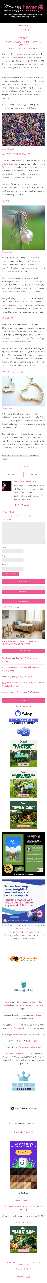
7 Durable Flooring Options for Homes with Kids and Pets (20, 642)
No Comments (32, 49)
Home (9, 1263)
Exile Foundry (7, 658)
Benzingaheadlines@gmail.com (27, 932)
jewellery (6, 456)
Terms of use (23, 1264)
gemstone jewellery (10, 164)
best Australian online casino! (28, 1047)
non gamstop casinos (23, 1200)
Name (5, 547)
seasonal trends (16, 57)
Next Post (34, 474)
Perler (4, 677)
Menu (24, 26)
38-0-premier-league (11, 682)
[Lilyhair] (23, 1182)
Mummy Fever (23, 1277)
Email (5, 556)
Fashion (24, 38)
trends (5, 459)
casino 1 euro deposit (23, 1222)
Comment (6, 520)
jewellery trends (18, 456)
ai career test (8, 692)
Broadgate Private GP (23, 1132)
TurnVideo (6, 667)
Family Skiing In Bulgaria (21, 677)
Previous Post (12, 474)
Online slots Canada (12, 1053)
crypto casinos (31, 1216)
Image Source (8, 149)
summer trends (33, 456)
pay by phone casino (15, 1034)
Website (5, 564)
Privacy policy (34, 1263)
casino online (32, 1041)
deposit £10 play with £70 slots (21, 1028)
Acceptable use (19, 1263)
